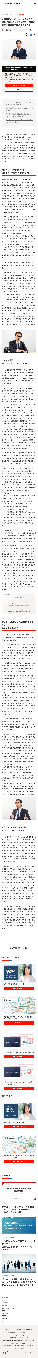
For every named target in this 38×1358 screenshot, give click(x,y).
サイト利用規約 (17, 1329)
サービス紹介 (5, 1297)
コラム (3, 1310)
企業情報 (4, 1315)
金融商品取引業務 (7, 1340)
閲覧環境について (27, 1329)
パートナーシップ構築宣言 (19, 1348)
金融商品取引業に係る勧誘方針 (18, 1343)
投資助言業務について (24, 1332)
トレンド (12, 1203)
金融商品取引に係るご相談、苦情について (24, 1340)
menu (34, 3)
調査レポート (5, 1305)
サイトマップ (8, 1329)
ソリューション (5, 1300)
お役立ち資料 (5, 1302)
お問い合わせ (5, 1318)
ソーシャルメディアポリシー (18, 1335)
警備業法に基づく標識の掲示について (19, 1338)
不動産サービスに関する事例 (9, 1308)
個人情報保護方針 (12, 1332)
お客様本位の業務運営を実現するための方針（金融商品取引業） (18, 1346)
